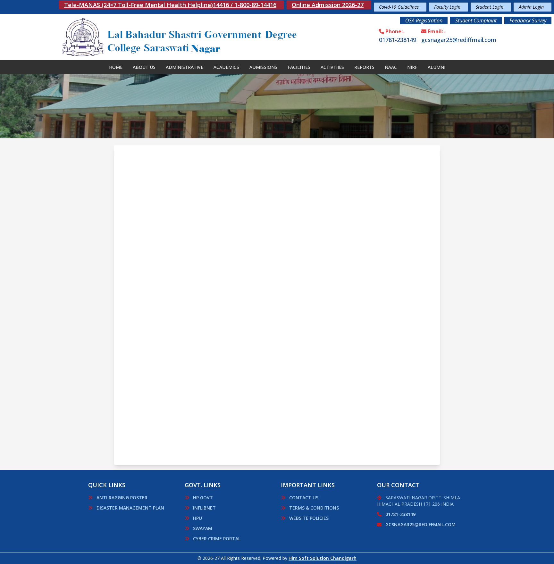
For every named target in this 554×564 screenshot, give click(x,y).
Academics (226, 67)
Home (115, 67)
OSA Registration (423, 20)
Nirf (412, 67)
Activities (332, 67)
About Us (144, 67)
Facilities (299, 67)
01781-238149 (397, 40)
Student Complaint (476, 20)
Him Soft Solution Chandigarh (323, 558)
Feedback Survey (527, 20)
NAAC (391, 67)
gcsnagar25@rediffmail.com (458, 40)
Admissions (263, 67)
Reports (364, 67)
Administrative (184, 67)
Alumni (436, 67)
